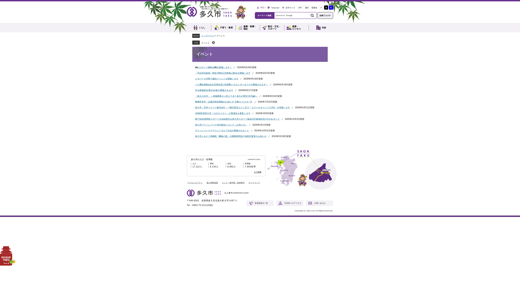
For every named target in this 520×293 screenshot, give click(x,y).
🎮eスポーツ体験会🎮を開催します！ (213, 67)
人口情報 (257, 172)
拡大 (307, 8)
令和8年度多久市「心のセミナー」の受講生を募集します (222, 113)
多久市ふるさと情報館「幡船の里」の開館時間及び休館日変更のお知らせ (230, 136)
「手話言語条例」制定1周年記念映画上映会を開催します (222, 73)
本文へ (263, 7)
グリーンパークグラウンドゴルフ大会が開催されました (222, 130)
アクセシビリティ (195, 183)
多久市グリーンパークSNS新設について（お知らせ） (221, 125)
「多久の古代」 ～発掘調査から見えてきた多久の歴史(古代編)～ (226, 96)
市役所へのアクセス (292, 203)
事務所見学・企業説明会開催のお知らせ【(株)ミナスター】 (224, 102)
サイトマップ (254, 183)
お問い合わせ (320, 203)
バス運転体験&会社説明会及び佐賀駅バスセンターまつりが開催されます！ (231, 84)
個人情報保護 (212, 183)
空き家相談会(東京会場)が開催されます (214, 90)
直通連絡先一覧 (261, 203)
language (275, 8)
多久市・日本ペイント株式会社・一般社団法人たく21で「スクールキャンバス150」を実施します (242, 107)
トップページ (207, 36)
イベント (205, 43)
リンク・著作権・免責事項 (233, 183)
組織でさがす (325, 15)
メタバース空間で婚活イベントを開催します (216, 79)
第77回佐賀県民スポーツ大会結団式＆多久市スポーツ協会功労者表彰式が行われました (237, 119)
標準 (300, 8)
